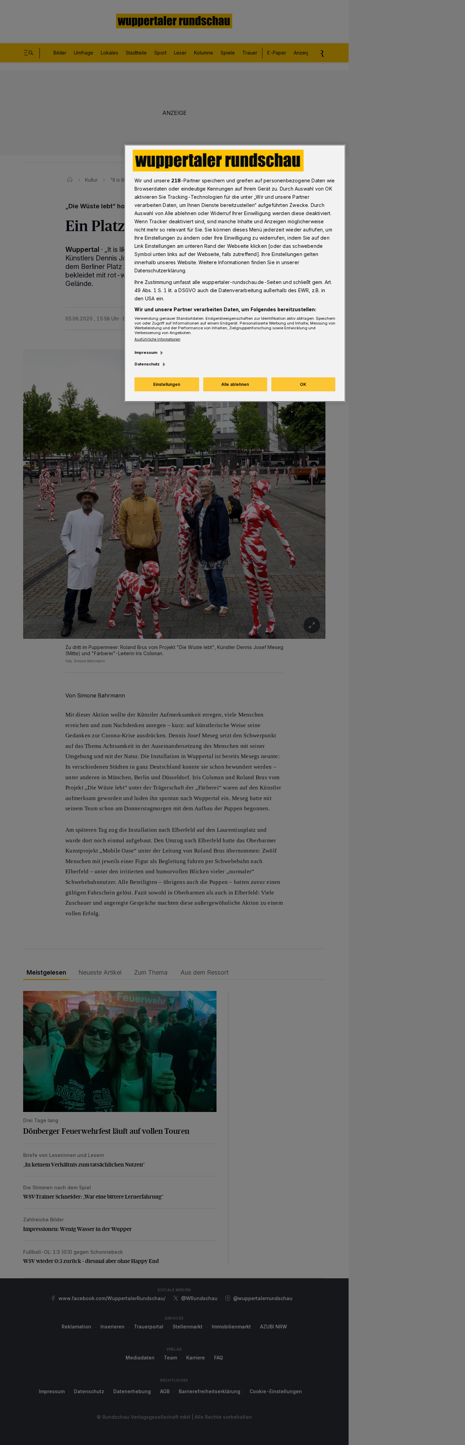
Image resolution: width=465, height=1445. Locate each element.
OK (303, 384)
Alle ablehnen (235, 384)
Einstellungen (166, 384)
